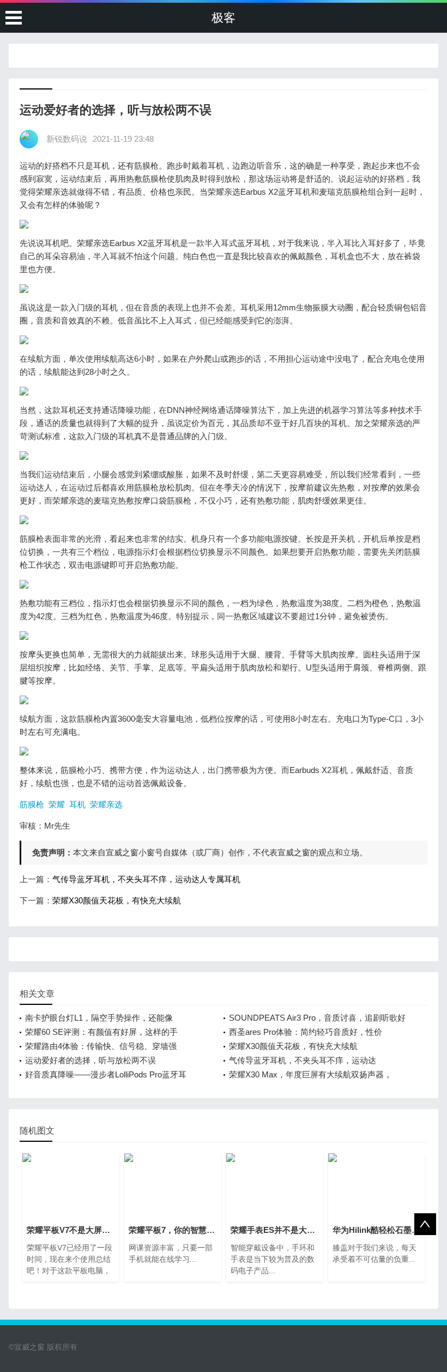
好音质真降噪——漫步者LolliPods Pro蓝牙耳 (105, 1074)
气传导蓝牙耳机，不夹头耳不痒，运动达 (302, 1060)
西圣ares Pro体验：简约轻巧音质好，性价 (305, 1032)
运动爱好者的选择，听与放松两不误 (90, 1060)
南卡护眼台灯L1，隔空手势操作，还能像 (99, 1017)
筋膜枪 (32, 804)
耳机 (77, 804)
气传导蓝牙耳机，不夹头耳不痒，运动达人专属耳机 (146, 879)
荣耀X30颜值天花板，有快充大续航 (116, 900)
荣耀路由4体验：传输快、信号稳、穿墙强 (101, 1046)
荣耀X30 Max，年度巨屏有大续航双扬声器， (310, 1074)
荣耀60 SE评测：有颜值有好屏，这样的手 (101, 1032)
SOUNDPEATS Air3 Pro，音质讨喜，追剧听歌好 (317, 1017)
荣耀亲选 (106, 804)
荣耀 (57, 804)
